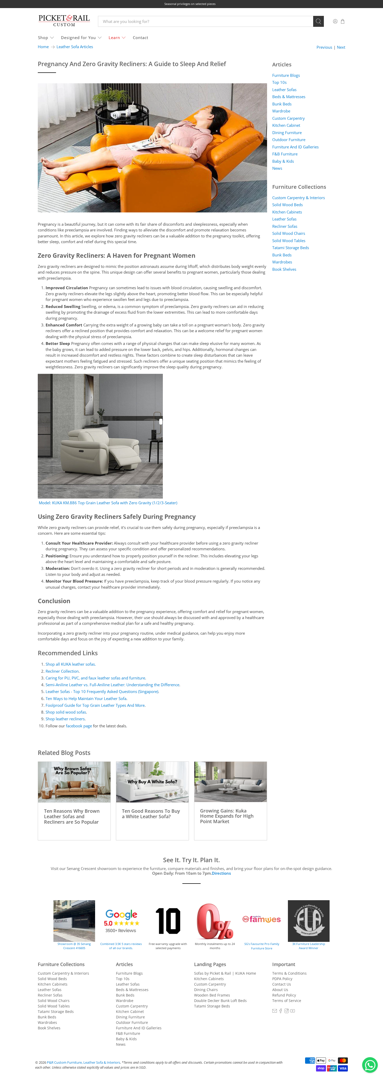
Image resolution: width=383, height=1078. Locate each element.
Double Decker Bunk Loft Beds (220, 1000)
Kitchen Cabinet (286, 125)
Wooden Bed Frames (212, 995)
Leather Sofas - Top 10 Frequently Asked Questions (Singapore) (102, 691)
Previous (324, 47)
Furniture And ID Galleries (295, 146)
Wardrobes (282, 261)
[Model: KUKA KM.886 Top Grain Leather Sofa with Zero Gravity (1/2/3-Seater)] (100, 497)
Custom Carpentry (288, 118)
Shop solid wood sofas (66, 712)
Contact (140, 37)
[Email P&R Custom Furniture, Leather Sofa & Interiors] (274, 1011)
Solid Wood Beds (287, 204)
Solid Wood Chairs (288, 233)
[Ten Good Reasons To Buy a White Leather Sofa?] (152, 782)
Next (341, 47)
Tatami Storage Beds (290, 247)
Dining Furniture (287, 132)
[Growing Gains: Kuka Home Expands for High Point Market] (230, 782)
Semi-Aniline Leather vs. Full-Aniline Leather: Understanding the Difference (112, 684)
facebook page (79, 725)
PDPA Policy (282, 978)
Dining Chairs (206, 989)
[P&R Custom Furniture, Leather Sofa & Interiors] (64, 21)
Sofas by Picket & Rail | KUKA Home (225, 973)
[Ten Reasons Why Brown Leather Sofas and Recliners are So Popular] (74, 782)
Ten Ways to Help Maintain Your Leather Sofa (86, 698)
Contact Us (281, 984)
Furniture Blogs (286, 75)
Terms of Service (286, 1000)
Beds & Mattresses (288, 96)
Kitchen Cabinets (287, 212)
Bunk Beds (282, 103)
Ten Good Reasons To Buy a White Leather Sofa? (151, 813)
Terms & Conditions (289, 973)
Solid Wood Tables (288, 240)
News (277, 168)
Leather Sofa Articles (75, 46)
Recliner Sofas (284, 226)
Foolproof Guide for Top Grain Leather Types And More (95, 705)
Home (43, 46)
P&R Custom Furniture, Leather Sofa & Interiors (83, 1062)
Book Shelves (284, 269)
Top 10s (279, 82)
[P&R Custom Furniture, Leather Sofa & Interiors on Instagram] (286, 1011)
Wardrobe (281, 111)
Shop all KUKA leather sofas (70, 664)
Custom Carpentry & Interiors (298, 197)
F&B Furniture (285, 153)
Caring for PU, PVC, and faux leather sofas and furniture (95, 677)
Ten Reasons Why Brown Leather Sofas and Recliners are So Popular (72, 816)
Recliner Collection (62, 671)
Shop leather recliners (65, 718)
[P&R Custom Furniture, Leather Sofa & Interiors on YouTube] (292, 1011)
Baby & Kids (283, 161)
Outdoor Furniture (288, 139)
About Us (280, 989)
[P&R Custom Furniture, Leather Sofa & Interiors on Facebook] (280, 1011)
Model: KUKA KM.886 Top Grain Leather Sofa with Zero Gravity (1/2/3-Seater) (108, 502)
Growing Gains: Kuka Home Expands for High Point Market (227, 815)
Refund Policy (284, 995)
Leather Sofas (284, 89)
